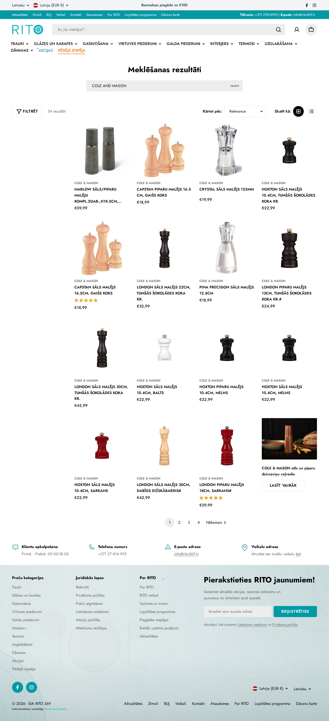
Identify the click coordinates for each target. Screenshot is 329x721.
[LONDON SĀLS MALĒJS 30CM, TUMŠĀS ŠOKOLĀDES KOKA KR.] (102, 347)
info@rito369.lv (186, 554)
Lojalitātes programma (141, 14)
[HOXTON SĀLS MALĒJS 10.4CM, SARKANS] (102, 445)
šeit (298, 554)
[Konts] (297, 29)
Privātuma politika (285, 624)
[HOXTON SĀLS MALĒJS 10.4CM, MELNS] (289, 347)
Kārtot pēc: (212, 111)
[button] (86, 300)
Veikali (61, 14)
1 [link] (170, 522)
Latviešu (18, 5)
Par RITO (113, 14)
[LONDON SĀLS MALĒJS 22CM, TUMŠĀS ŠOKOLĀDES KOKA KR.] (164, 248)
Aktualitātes (20, 14)
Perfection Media (56, 709)
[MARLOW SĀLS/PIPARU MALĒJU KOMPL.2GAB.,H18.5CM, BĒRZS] (102, 150)
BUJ (48, 14)
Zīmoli (37, 14)
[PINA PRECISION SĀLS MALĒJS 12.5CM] (227, 248)
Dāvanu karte (170, 14)
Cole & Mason (86, 183)
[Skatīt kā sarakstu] (311, 111)
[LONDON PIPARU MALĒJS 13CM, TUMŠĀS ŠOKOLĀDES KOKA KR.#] (289, 248)
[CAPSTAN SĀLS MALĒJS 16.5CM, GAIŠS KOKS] (102, 248)
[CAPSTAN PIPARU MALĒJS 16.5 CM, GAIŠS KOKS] (164, 150)
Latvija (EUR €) (52, 5)
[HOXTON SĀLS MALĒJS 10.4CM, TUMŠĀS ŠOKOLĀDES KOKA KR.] (289, 150)
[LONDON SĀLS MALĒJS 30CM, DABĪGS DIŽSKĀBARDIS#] (164, 445)
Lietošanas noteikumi (252, 624)
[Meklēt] (278, 29)
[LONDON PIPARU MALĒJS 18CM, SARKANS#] (227, 445)
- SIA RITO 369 (38, 703)
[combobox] (168, 29)
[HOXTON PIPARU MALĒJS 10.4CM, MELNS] (227, 347)
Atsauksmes (94, 14)
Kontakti (75, 14)
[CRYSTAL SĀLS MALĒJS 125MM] (227, 150)
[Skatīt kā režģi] (298, 111)
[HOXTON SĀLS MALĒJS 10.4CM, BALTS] (164, 347)
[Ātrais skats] (122, 133)
